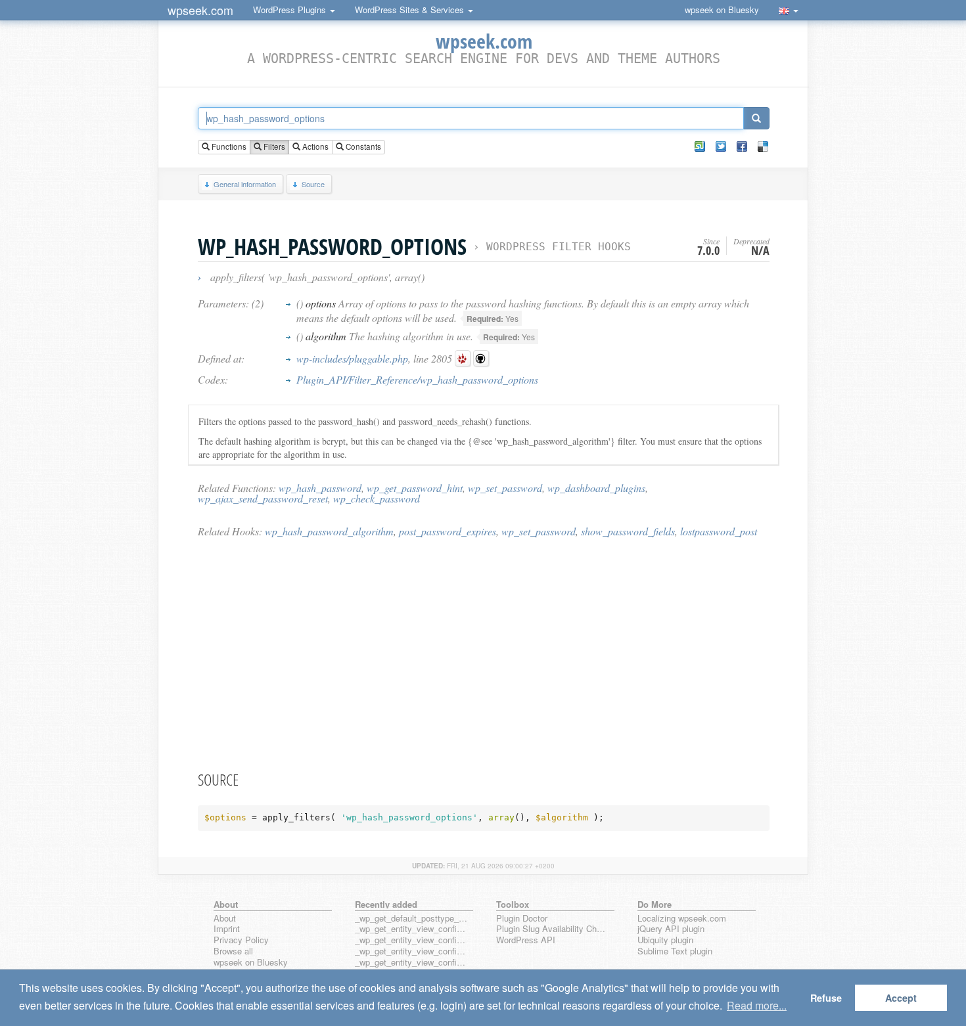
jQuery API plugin (670, 929)
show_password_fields (628, 531)
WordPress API (525, 940)
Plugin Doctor (521, 918)
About (225, 918)
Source (313, 184)
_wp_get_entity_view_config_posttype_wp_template (411, 951)
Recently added (386, 904)
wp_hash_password (320, 488)
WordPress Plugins (291, 9)
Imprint (227, 929)
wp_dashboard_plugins (596, 488)
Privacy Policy (241, 940)
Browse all (233, 951)
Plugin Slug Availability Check (552, 929)
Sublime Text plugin (674, 951)
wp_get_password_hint (415, 488)
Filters (273, 146)
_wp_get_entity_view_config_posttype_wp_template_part (411, 962)
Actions (314, 146)
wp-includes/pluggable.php (352, 358)
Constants (362, 146)
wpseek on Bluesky (722, 9)
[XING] (700, 146)
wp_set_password (505, 488)
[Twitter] (721, 146)
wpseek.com (200, 9)
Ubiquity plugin (665, 940)
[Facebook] (742, 146)
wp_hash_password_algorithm (329, 531)
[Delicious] (763, 146)
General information (245, 184)
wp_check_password (376, 498)
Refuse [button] (826, 997)
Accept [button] (901, 997)
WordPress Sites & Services (411, 9)
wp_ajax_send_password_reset (263, 498)
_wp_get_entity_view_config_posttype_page (411, 929)
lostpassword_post (718, 531)
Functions (228, 146)
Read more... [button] (757, 1005)
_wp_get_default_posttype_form (411, 918)
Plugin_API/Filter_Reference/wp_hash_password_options (417, 379)
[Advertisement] (484, 654)
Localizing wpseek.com (681, 918)
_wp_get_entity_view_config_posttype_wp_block (411, 940)
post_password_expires (447, 531)
